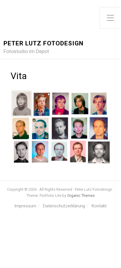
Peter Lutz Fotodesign (43, 43)
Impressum (25, 206)
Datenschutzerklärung (64, 206)
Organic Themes (81, 195)
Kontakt (99, 206)
